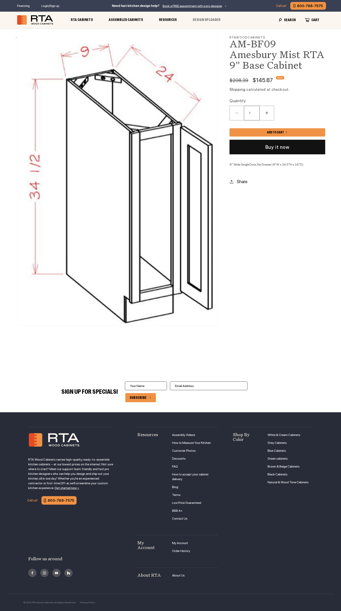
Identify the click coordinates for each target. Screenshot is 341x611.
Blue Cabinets (277, 451)
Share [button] (242, 181)
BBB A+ (177, 511)
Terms (176, 495)
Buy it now (277, 147)
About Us (178, 575)
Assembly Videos (183, 435)
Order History (181, 551)
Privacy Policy (87, 602)
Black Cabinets (278, 474)
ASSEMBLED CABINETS (126, 20)
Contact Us (179, 518)
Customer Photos (184, 451)
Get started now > (66, 488)
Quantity (238, 100)
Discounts (179, 458)
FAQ (175, 466)
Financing (23, 6)
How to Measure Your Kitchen (191, 443)
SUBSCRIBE (138, 398)
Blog (175, 487)
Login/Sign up (50, 6)
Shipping (237, 89)
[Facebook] (32, 573)
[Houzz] (68, 573)
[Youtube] (56, 573)
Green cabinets (278, 458)
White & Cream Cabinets (284, 435)
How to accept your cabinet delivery (190, 476)
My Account (180, 543)
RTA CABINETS (82, 20)
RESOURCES (168, 20)
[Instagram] (44, 573)
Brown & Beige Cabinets (284, 466)
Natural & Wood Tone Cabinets (288, 482)
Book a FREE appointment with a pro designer (192, 6)
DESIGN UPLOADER (207, 20)
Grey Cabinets (277, 443)
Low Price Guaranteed (186, 503)
